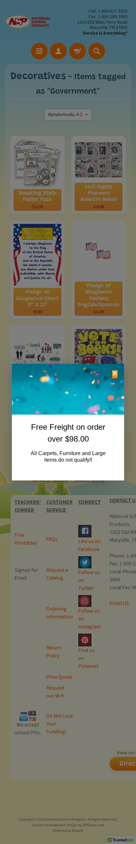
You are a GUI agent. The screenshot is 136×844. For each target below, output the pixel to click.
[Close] (115, 374)
